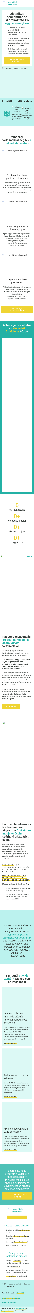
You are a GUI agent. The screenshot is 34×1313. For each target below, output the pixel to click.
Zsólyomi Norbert (7, 1311)
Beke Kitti (20, 1293)
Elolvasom (10, 1043)
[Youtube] (21, 1217)
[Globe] (25, 1217)
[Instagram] (13, 1217)
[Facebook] (9, 1217)
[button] (29, 3)
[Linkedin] (17, 1217)
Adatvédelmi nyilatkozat (11, 1298)
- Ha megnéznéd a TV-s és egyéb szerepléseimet (16, 878)
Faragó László (21, 1308)
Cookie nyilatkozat (9, 1302)
